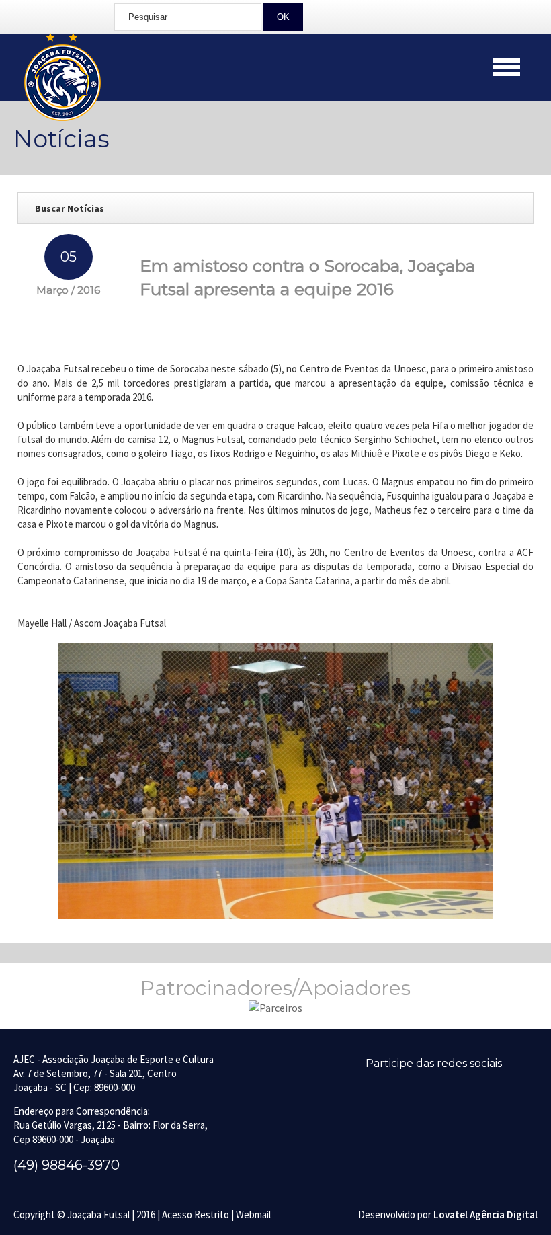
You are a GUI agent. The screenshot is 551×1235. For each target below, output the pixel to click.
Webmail (253, 1214)
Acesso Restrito (195, 1214)
